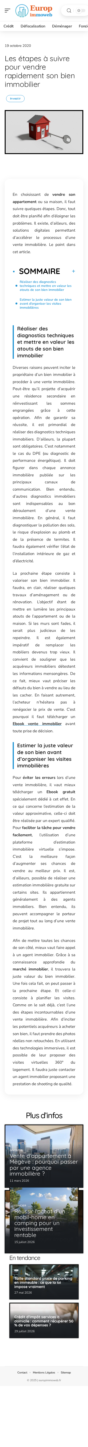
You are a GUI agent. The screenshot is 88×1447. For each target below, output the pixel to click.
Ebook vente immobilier (37, 723)
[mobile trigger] (9, 10)
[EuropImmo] (34, 10)
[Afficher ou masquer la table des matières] (67, 271)
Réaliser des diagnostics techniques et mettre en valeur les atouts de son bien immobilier (46, 286)
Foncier (20, 1205)
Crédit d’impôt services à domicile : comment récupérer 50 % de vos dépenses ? (43, 1320)
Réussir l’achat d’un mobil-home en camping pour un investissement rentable (39, 1223)
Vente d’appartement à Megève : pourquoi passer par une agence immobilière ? (44, 1164)
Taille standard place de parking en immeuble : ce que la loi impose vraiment (43, 1282)
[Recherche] (69, 10)
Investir (15, 98)
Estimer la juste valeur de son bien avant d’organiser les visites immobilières (46, 303)
